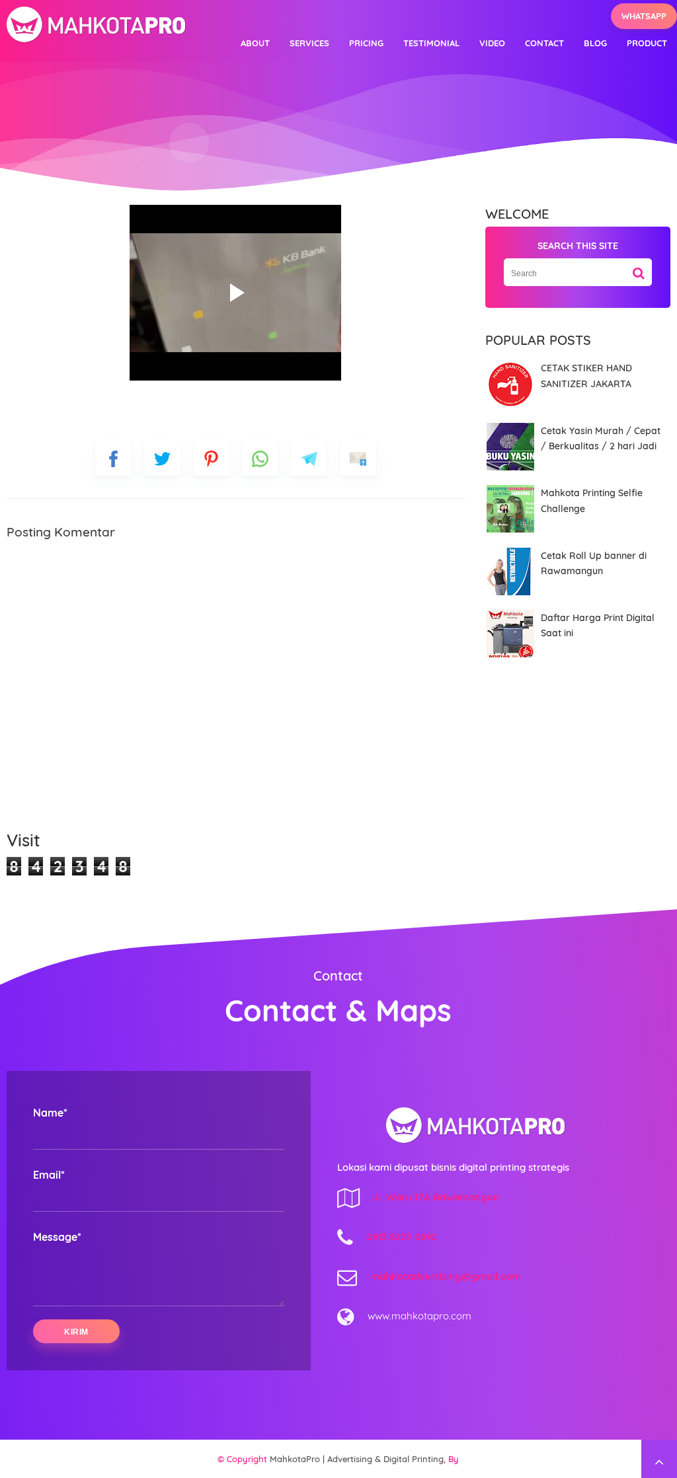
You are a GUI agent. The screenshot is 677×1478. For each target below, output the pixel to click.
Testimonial (431, 43)
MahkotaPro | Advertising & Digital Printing (357, 1459)
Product (647, 43)
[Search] (638, 268)
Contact (544, 43)
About (255, 43)
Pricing (366, 43)
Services (309, 43)
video (492, 43)
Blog (595, 43)
